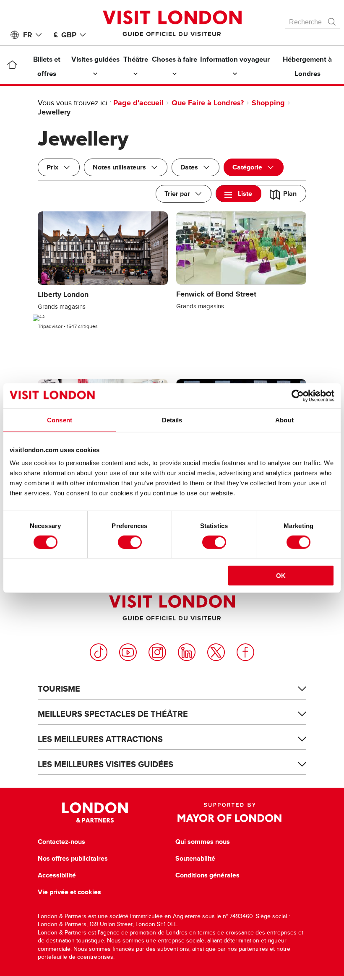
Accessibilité (57, 875)
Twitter (216, 652)
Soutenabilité (195, 858)
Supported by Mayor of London (229, 812)
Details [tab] (172, 419)
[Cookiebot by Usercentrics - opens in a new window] (297, 395)
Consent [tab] (59, 419)
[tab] (238, 193)
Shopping (268, 102)
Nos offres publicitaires (73, 858)
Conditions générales (207, 875)
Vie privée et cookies (69, 892)
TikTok (98, 652)
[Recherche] (332, 20)
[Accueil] (12, 66)
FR (27, 34)
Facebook (245, 652)
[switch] (130, 542)
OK (281, 575)
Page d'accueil (138, 102)
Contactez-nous (61, 842)
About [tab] (284, 419)
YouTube (128, 652)
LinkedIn (186, 652)
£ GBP (65, 34)
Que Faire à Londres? (208, 102)
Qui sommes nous (202, 842)
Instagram (157, 652)
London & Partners (95, 812)
